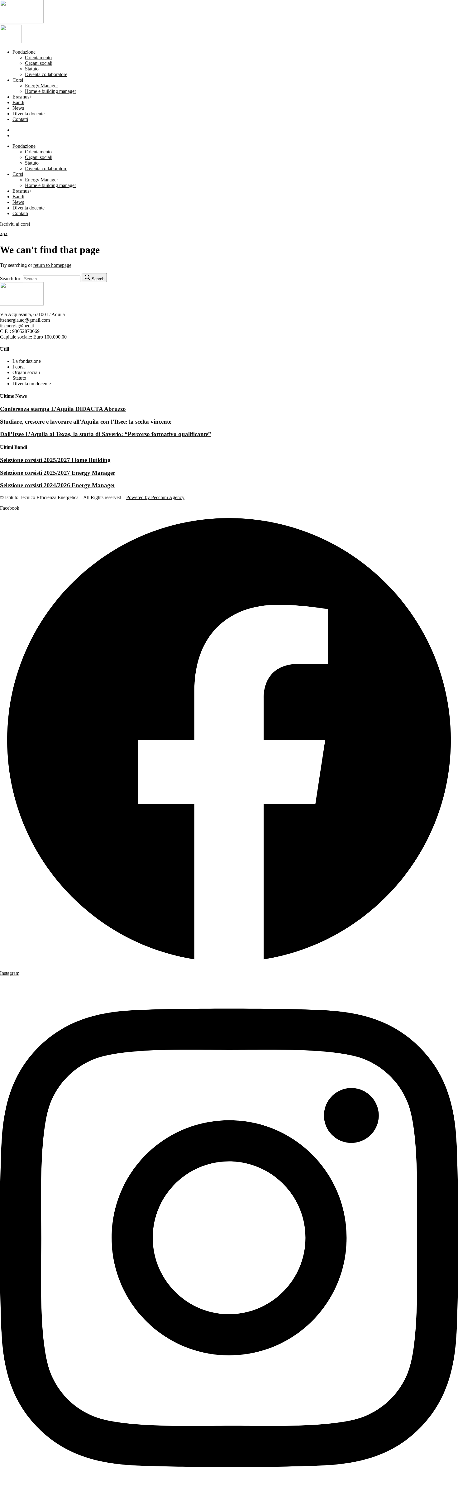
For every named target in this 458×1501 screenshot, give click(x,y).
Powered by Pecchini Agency (155, 497)
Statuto (32, 68)
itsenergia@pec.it (17, 325)
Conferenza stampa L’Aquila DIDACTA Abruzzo (63, 409)
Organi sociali (38, 63)
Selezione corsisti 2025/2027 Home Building (55, 460)
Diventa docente (28, 113)
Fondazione (24, 52)
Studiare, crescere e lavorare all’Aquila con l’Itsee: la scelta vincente (85, 421)
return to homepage (52, 265)
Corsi (17, 80)
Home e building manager (50, 91)
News (18, 108)
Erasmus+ (22, 96)
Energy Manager (41, 85)
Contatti (20, 119)
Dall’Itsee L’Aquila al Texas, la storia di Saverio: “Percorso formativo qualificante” (105, 434)
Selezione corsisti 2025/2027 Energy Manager (57, 472)
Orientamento (38, 57)
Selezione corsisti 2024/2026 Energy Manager (57, 485)
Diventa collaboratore (46, 74)
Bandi (18, 102)
